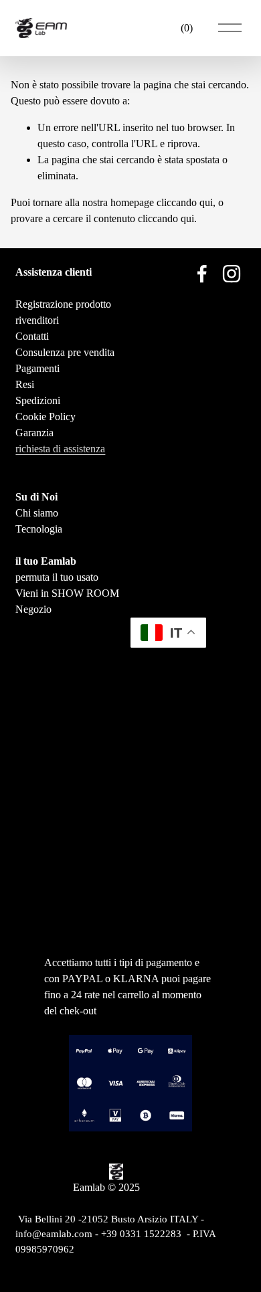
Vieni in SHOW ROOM (67, 593)
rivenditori (37, 320)
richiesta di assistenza (60, 448)
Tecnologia (38, 529)
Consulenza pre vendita (64, 352)
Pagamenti (37, 368)
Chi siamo (36, 513)
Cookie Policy (45, 416)
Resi (24, 384)
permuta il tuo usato (56, 577)
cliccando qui (185, 202)
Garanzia (34, 432)
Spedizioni (37, 400)
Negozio (33, 609)
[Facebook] (202, 273)
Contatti (32, 336)
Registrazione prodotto (63, 304)
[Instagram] (231, 273)
